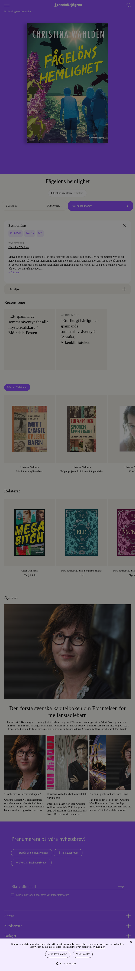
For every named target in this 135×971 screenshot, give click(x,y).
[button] (67, 963)
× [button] (131, 942)
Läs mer (109, 947)
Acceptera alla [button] (58, 954)
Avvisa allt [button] (83, 954)
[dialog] (67, 485)
